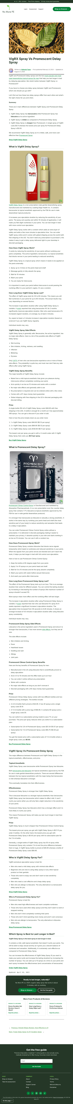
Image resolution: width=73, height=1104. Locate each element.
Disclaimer (53, 1087)
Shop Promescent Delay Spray (20, 927)
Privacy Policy (54, 1079)
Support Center (31, 1084)
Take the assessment (8, 1082)
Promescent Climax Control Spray (21, 505)
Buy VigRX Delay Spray (17, 440)
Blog (27, 1087)
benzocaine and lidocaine (22, 771)
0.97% (15, 360)
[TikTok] (44, 1093)
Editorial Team (26, 69)
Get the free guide (46, 990)
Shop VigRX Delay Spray (18, 892)
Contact (28, 1082)
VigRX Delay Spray (16, 205)
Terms (52, 1082)
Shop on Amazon (7, 1079)
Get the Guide (36, 1066)
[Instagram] (36, 1093)
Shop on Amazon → (62, 9)
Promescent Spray (25, 135)
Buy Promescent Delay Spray (19, 744)
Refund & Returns (55, 1084)
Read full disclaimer (58, 1097)
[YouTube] (40, 1093)
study (19, 308)
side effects (46, 629)
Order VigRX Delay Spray (18, 968)
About (28, 1079)
